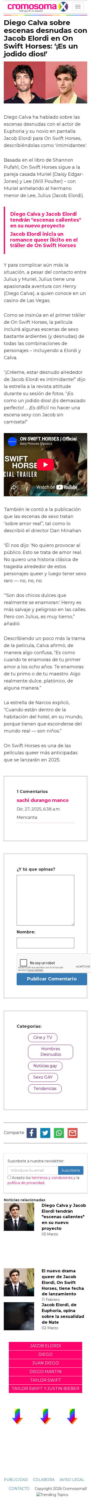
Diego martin (46, 1371)
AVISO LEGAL (72, 1479)
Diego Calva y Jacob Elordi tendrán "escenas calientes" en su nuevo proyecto (64, 1217)
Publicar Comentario (52, 979)
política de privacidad (26, 1183)
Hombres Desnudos (50, 1051)
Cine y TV (42, 1037)
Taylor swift (45, 1380)
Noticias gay (45, 1065)
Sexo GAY (43, 1077)
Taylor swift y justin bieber (45, 1388)
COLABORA (44, 1479)
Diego (45, 1354)
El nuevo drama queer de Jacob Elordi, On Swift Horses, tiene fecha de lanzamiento (63, 1282)
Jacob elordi (45, 1345)
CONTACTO (19, 1488)
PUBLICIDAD (16, 1479)
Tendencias (44, 1088)
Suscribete (70, 1170)
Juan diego (45, 1363)
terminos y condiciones (52, 1177)
